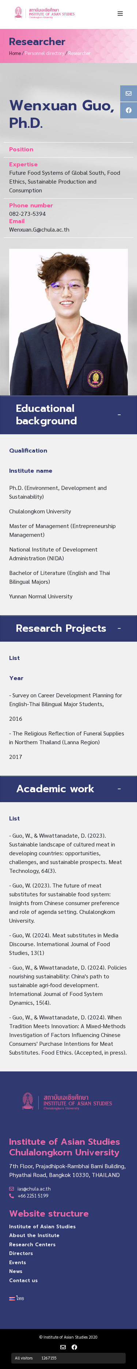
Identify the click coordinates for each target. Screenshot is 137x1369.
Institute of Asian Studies (42, 1226)
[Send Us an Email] (63, 1347)
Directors (21, 1253)
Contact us (23, 1280)
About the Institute (34, 1235)
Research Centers (32, 1244)
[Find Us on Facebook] (74, 1347)
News (15, 1271)
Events (17, 1262)
